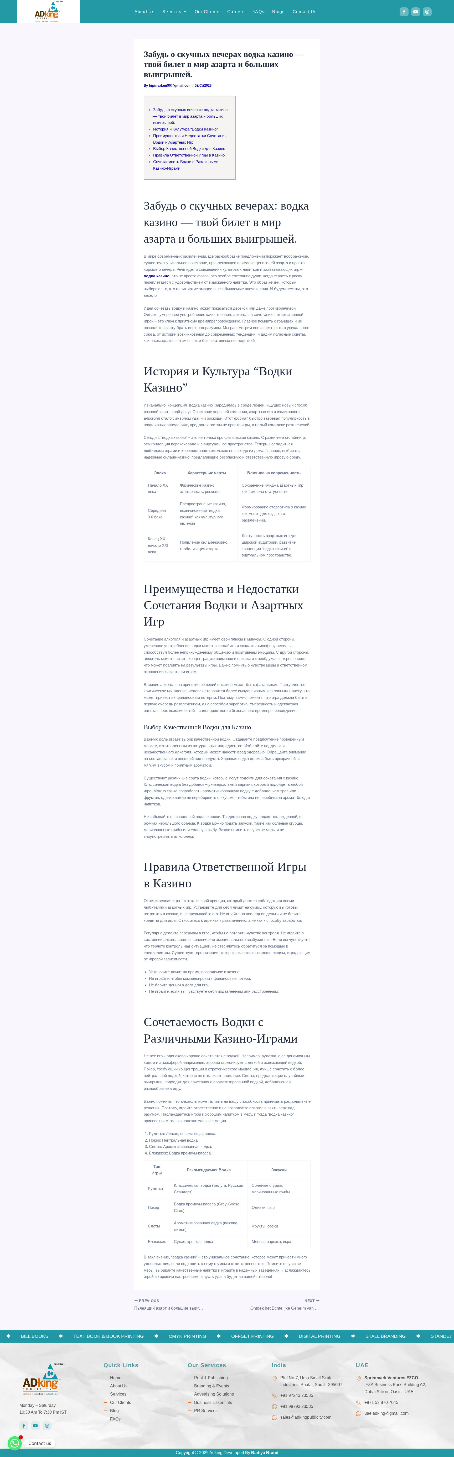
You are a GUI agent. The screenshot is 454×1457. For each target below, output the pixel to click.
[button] (174, 12)
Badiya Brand (264, 1452)
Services (171, 11)
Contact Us (305, 11)
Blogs (278, 11)
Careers (236, 11)
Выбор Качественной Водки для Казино (189, 148)
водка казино (156, 276)
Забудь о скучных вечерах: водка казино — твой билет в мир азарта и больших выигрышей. (190, 116)
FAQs (258, 11)
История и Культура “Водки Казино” (185, 129)
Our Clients (207, 11)
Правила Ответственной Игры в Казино (189, 155)
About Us (144, 11)
